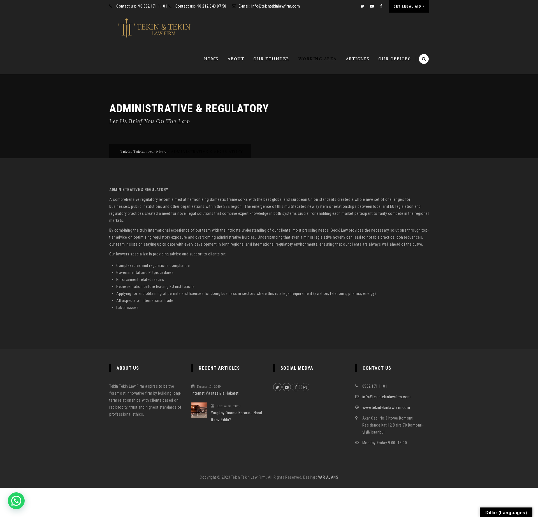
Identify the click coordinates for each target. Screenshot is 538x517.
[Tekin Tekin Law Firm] (154, 28)
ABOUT (236, 59)
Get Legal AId (407, 6)
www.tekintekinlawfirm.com (386, 407)
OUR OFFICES (394, 59)
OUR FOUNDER (271, 59)
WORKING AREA (317, 59)
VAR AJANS (328, 477)
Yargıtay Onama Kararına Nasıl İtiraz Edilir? (236, 416)
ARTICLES (357, 59)
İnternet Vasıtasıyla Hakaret (215, 393)
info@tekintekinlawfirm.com (275, 6)
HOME (211, 59)
